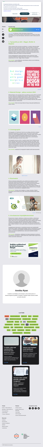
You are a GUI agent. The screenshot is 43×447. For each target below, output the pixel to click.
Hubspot (18, 18)
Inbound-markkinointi (9, 354)
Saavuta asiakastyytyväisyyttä (20, 415)
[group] (25, 30)
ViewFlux (33, 212)
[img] (36, 29)
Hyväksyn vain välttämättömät (34, 13)
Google (39, 126)
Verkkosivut (24, 18)
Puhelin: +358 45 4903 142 (7, 407)
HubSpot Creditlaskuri (6, 423)
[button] (11, 30)
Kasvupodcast (4, 421)
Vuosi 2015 (11, 33)
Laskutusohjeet (4, 412)
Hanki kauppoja (18, 413)
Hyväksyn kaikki (24, 13)
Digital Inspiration (25, 175)
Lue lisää (6, 362)
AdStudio (3, 424)
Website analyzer (5, 426)
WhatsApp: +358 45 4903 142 (7, 409)
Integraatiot (16, 385)
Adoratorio (39, 89)
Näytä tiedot (15, 13)
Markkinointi (7, 352)
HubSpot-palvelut (18, 407)
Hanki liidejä (17, 412)
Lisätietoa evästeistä (7, 10)
